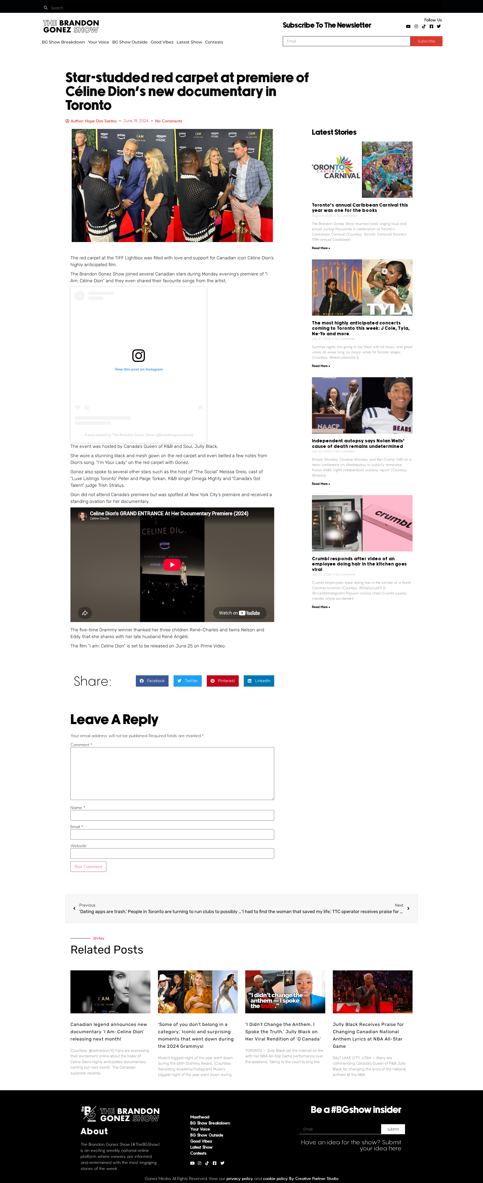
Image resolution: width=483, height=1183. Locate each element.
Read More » (321, 248)
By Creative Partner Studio (314, 1178)
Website (78, 846)
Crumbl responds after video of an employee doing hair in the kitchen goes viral (359, 564)
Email (76, 827)
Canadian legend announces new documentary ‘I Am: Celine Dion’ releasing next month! (108, 1032)
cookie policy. (275, 1178)
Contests (214, 42)
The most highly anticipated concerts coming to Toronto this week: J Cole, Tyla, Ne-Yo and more (361, 328)
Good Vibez (162, 42)
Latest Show (189, 42)
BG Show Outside (130, 42)
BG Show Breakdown (63, 42)
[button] (152, 681)
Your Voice (98, 42)
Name (77, 808)
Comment (81, 745)
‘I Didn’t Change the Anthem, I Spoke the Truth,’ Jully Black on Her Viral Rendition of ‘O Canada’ (283, 1032)
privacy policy (239, 1178)
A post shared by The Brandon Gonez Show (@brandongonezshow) (139, 435)
